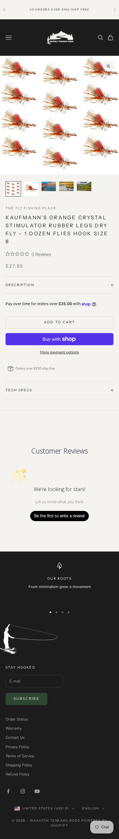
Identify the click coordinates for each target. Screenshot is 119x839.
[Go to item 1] (13, 189)
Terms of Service (20, 756)
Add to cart (59, 322)
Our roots (59, 578)
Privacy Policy (17, 747)
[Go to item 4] (66, 186)
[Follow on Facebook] (8, 791)
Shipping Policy (19, 765)
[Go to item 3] (48, 186)
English (90, 808)
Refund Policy (17, 774)
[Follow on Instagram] (22, 791)
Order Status (17, 719)
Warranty (14, 728)
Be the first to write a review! (59, 515)
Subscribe (26, 698)
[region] (59, 583)
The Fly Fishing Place (31, 208)
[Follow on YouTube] (37, 791)
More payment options (59, 352)
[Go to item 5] (84, 186)
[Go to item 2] (31, 189)
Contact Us (15, 737)
